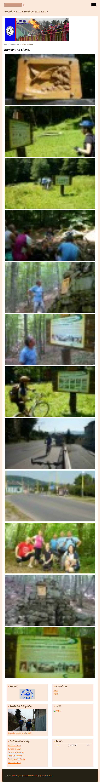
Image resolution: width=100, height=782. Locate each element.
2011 (56, 691)
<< (58, 745)
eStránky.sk (17, 775)
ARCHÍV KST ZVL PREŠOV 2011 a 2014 (26, 11)
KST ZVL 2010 (14, 746)
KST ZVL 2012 (14, 763)
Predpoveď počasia (16, 759)
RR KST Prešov (15, 756)
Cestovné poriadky (16, 752)
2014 (18, 44)
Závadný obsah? (30, 775)
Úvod (5, 44)
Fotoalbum (12, 44)
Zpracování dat (45, 775)
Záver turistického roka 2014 (20, 733)
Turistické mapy (14, 749)
